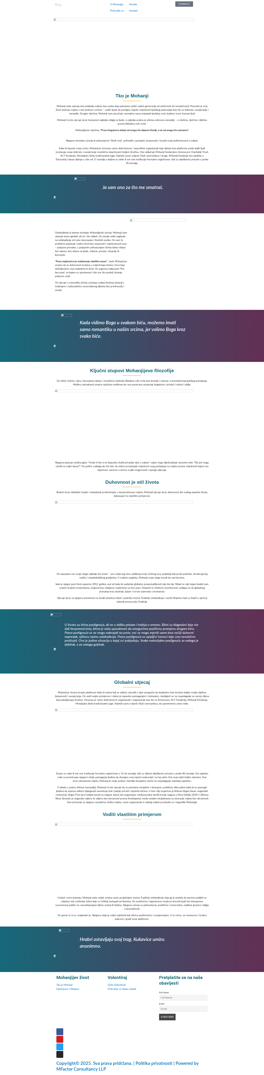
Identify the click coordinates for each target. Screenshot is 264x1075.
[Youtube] (59, 1039)
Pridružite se (117, 11)
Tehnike (133, 4)
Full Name (164, 992)
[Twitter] (59, 1046)
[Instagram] (59, 1054)
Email (161, 1004)
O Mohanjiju (116, 4)
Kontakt (133, 11)
